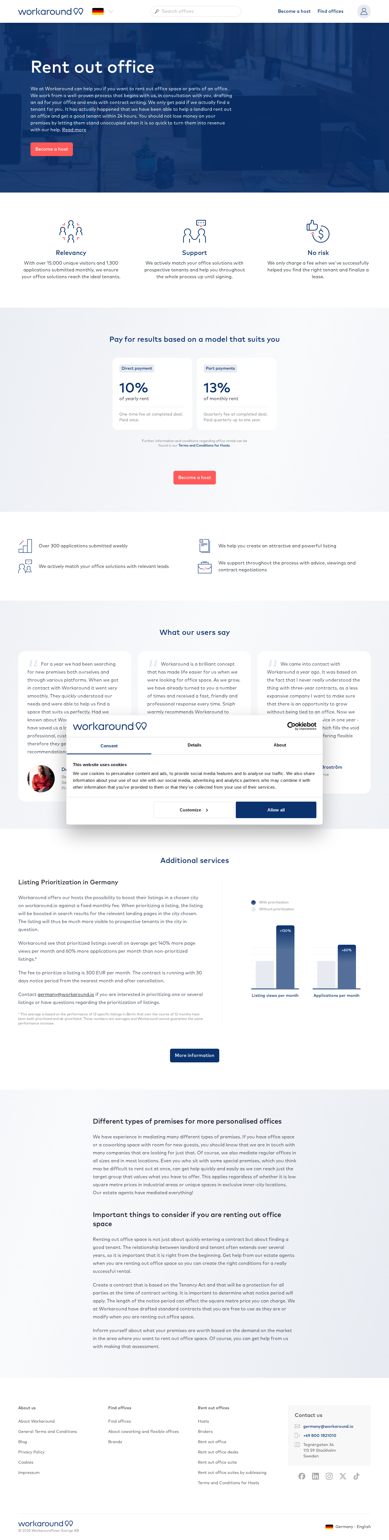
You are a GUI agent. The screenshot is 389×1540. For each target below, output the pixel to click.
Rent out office (212, 1442)
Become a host (294, 11)
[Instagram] (329, 1476)
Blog (22, 1442)
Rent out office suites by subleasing (232, 1473)
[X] (342, 1476)
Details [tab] (195, 745)
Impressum (29, 1473)
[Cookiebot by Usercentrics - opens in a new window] (291, 726)
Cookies (25, 1463)
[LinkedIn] (315, 1476)
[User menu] (364, 11)
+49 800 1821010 (319, 1436)
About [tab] (280, 745)
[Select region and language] (102, 11)
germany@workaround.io (66, 994)
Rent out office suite (217, 1463)
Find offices (330, 11)
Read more (74, 130)
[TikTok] (356, 1476)
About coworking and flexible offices (143, 1432)
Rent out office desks (218, 1452)
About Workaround (36, 1422)
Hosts (203, 1422)
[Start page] (50, 11)
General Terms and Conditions (47, 1432)
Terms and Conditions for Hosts (204, 445)
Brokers (205, 1432)
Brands (115, 1442)
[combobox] (195, 11)
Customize (190, 809)
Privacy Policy (31, 1452)
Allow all (276, 809)
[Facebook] (301, 1476)
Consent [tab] (109, 745)
